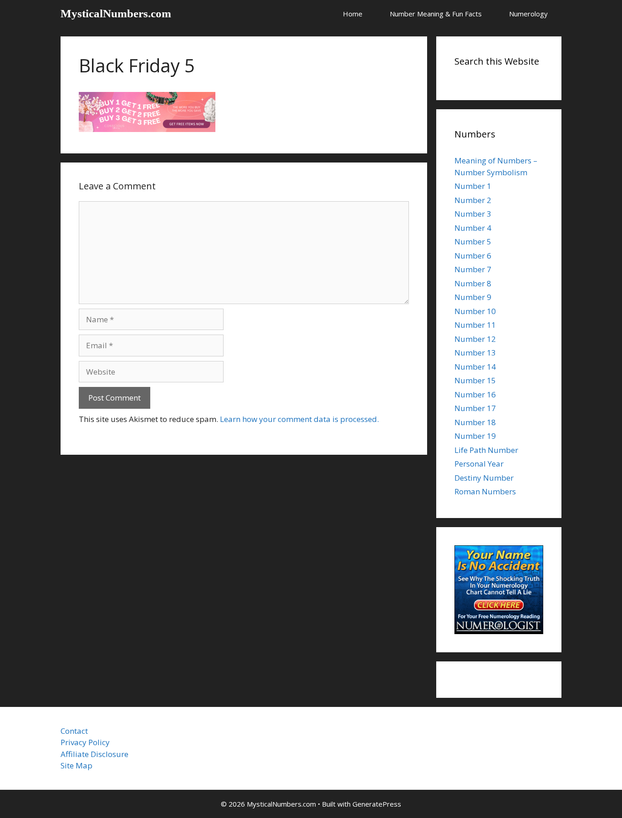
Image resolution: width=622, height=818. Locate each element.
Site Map (76, 765)
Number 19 (475, 436)
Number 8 (472, 283)
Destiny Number (484, 478)
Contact (74, 731)
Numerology (528, 13)
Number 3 (472, 213)
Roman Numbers (485, 491)
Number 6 (472, 255)
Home (352, 13)
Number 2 (472, 200)
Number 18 (475, 422)
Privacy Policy (85, 742)
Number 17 (475, 408)
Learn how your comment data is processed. (299, 419)
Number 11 (475, 325)
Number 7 (472, 269)
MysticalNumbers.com (116, 13)
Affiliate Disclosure (94, 754)
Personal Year (479, 463)
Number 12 (475, 339)
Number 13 (475, 352)
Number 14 (475, 366)
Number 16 (475, 394)
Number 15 (475, 380)
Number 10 (475, 311)
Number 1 (472, 186)
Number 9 (472, 297)
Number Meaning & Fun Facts (436, 13)
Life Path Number (486, 450)
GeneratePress (376, 803)
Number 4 (472, 228)
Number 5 (472, 241)
